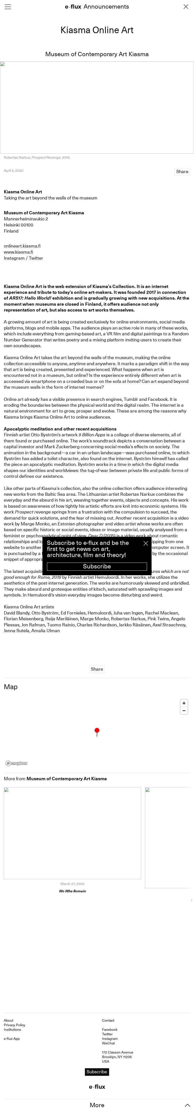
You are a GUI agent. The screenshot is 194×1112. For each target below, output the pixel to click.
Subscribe (97, 566)
